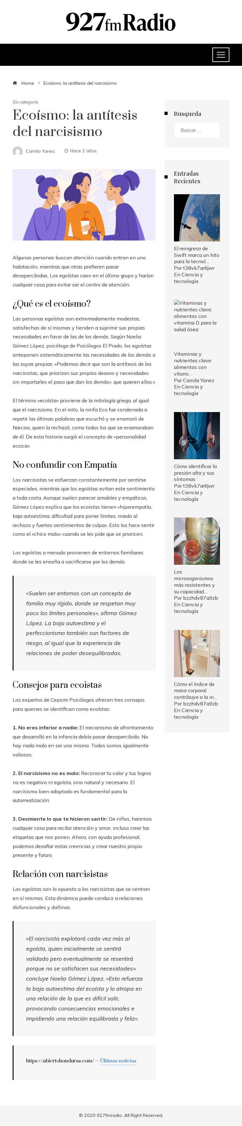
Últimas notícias (118, 1061)
